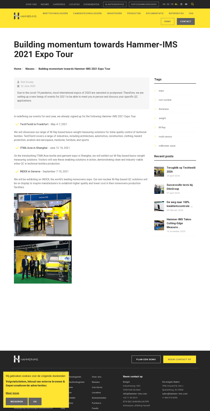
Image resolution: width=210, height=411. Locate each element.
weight (162, 118)
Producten (134, 13)
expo (161, 90)
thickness (164, 109)
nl (176, 4)
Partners (96, 403)
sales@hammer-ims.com (174, 393)
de (168, 4)
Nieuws (45, 4)
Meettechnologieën (55, 13)
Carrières (59, 4)
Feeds (95, 408)
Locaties (74, 4)
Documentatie (155, 13)
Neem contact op (179, 359)
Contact (185, 21)
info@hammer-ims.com (135, 393)
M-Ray (162, 127)
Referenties (176, 13)
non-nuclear (165, 100)
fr (172, 4)
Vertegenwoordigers (144, 4)
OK (35, 401)
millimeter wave (167, 145)
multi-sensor (165, 136)
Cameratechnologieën (87, 13)
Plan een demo (146, 359)
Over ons (31, 4)
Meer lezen (12, 393)
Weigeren (16, 401)
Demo (167, 21)
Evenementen (91, 4)
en (164, 4)
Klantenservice (114, 4)
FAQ (191, 13)
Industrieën (114, 13)
